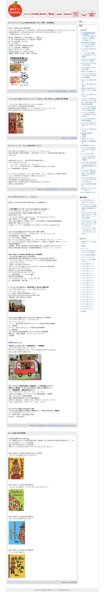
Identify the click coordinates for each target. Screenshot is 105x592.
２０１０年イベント (88, 301)
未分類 (84, 311)
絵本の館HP (18, 184)
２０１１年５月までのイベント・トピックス (22, 197)
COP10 (84, 136)
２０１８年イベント (72, 91)
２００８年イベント (88, 306)
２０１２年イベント (72, 189)
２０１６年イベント (88, 287)
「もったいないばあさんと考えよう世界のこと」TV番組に (89, 158)
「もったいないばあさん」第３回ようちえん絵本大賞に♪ (89, 114)
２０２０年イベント (88, 278)
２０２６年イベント (88, 264)
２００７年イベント (88, 309)
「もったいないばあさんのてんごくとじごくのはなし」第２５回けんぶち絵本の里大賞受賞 (38, 99)
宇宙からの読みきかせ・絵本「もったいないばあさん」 (89, 90)
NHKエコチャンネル (88, 139)
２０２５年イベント (88, 266)
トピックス (85, 248)
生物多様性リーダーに (88, 145)
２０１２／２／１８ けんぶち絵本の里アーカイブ (25, 145)
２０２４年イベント (88, 268)
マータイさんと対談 (88, 154)
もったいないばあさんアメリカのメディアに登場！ (89, 149)
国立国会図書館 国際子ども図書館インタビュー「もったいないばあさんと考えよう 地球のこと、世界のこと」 (89, 36)
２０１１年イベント (72, 425)
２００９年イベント (88, 304)
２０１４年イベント (88, 292)
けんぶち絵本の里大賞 (57, 91)
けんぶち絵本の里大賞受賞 (17, 433)
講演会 (65, 91)
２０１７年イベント (88, 285)
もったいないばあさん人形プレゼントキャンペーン (89, 124)
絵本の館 (25, 168)
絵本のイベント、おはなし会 (60, 189)
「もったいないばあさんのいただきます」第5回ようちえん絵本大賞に (89, 108)
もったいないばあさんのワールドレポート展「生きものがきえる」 (89, 179)
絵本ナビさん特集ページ (89, 71)
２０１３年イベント (88, 294)
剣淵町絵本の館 (14, 51)
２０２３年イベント (88, 271)
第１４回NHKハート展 (88, 192)
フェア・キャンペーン (88, 257)
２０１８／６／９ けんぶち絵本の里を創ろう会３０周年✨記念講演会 (31, 22)
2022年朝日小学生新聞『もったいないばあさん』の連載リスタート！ (89, 44)
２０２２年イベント (88, 273)
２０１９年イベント (88, 280)
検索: (80, 21)
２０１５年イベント (88, 290)
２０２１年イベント (88, 275)
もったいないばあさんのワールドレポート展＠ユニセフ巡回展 (89, 75)
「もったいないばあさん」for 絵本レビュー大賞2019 (89, 55)
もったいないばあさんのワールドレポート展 (56, 425)
